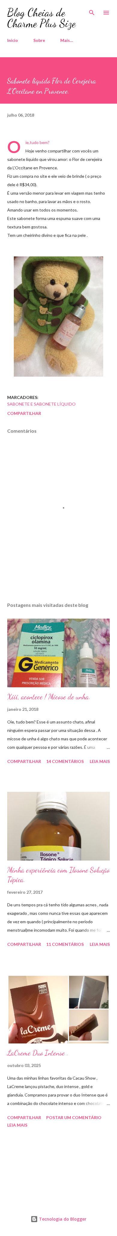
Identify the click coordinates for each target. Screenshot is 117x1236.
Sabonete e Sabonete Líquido (41, 403)
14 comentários (65, 761)
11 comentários (65, 944)
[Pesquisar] (91, 10)
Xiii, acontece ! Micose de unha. (49, 696)
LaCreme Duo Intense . (37, 1053)
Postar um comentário (73, 1117)
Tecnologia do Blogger (62, 1219)
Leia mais (100, 761)
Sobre (39, 40)
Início (12, 40)
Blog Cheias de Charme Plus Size (41, 18)
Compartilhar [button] (24, 413)
